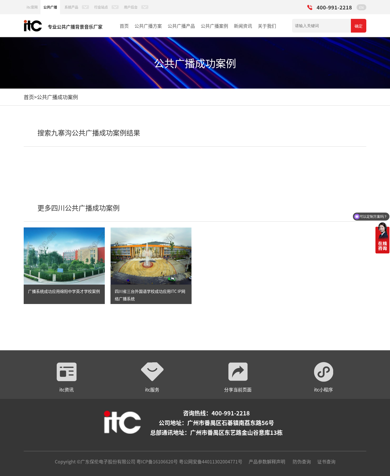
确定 (359, 26)
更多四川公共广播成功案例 (78, 208)
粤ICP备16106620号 (156, 461)
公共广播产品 (181, 25)
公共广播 (50, 7)
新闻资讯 (243, 25)
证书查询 (326, 461)
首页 (124, 25)
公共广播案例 (214, 25)
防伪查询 (302, 461)
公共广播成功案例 (57, 97)
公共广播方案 (148, 25)
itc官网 (32, 7)
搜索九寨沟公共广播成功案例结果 (88, 132)
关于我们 (267, 25)
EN (361, 7)
